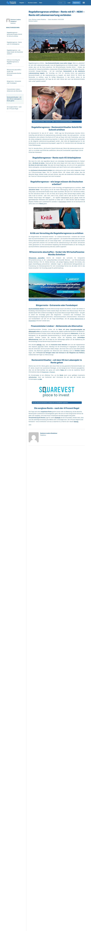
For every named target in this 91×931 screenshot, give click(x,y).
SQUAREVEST (59, 402)
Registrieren (76, 2)
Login (69, 2)
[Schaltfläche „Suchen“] (64, 2)
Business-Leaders (33, 21)
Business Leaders (32, 2)
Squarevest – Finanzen (48, 372)
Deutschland (62, 201)
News (40, 2)
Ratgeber (21, 2)
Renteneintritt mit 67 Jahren (69, 197)
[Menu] (84, 3)
